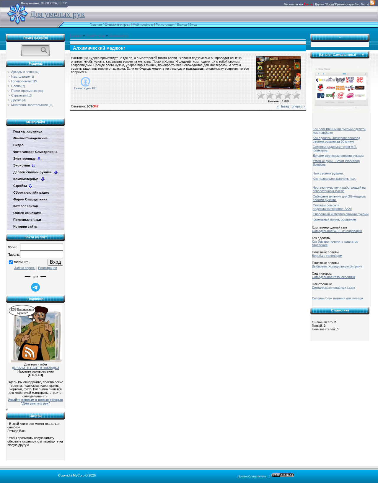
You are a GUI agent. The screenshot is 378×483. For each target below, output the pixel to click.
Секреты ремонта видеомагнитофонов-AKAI (332, 207)
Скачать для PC (85, 88)
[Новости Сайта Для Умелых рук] (35, 332)
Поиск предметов (24, 90)
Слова (16, 86)
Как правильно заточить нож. (334, 178)
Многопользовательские (29, 105)
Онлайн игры (95, 35)
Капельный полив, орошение (334, 219)
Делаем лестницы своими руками (338, 155)
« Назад (283, 106)
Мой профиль (143, 24)
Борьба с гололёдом (327, 255)
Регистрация (165, 24)
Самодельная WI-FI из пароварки (337, 231)
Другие (16, 100)
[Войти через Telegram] (35, 287)
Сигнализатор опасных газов (333, 287)
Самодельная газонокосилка (333, 277)
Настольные (20, 76)
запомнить (22, 262)
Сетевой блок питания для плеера (337, 298)
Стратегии (19, 95)
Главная (96, 24)
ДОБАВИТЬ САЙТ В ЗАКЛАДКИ (35, 368)
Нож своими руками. (328, 173)
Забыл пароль (24, 268)
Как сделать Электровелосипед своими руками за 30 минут (336, 139)
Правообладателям (252, 476)
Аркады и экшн (22, 72)
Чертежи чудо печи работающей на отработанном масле (339, 189)
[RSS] (372, 4)
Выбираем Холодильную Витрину (337, 266)
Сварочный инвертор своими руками (341, 214)
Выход (182, 24)
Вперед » (298, 106)
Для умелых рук (57, 14)
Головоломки (21, 81)
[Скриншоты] (278, 72)
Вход (193, 24)
